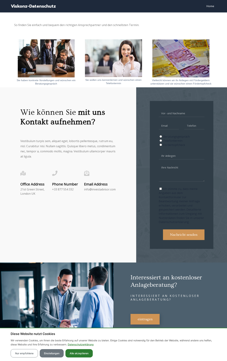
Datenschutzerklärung (81, 344)
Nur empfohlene (24, 353)
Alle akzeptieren (79, 353)
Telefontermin (172, 141)
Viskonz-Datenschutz (33, 6)
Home (210, 6)
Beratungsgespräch (176, 137)
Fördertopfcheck (174, 145)
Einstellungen (51, 353)
